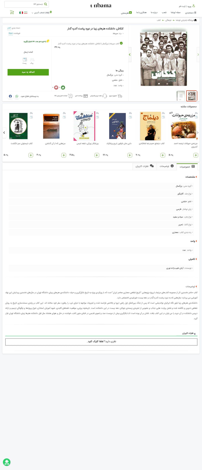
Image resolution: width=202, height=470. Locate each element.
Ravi (11, 33)
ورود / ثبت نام (185, 6)
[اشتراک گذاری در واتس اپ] (16, 96)
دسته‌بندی (189, 13)
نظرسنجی (125, 13)
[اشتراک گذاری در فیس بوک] (10, 96)
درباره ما (154, 12)
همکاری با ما (141, 12)
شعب (164, 12)
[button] (195, 155)
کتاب (9, 28)
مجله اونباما (175, 12)
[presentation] (198, 54)
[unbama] (101, 5)
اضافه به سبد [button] (28, 72)
